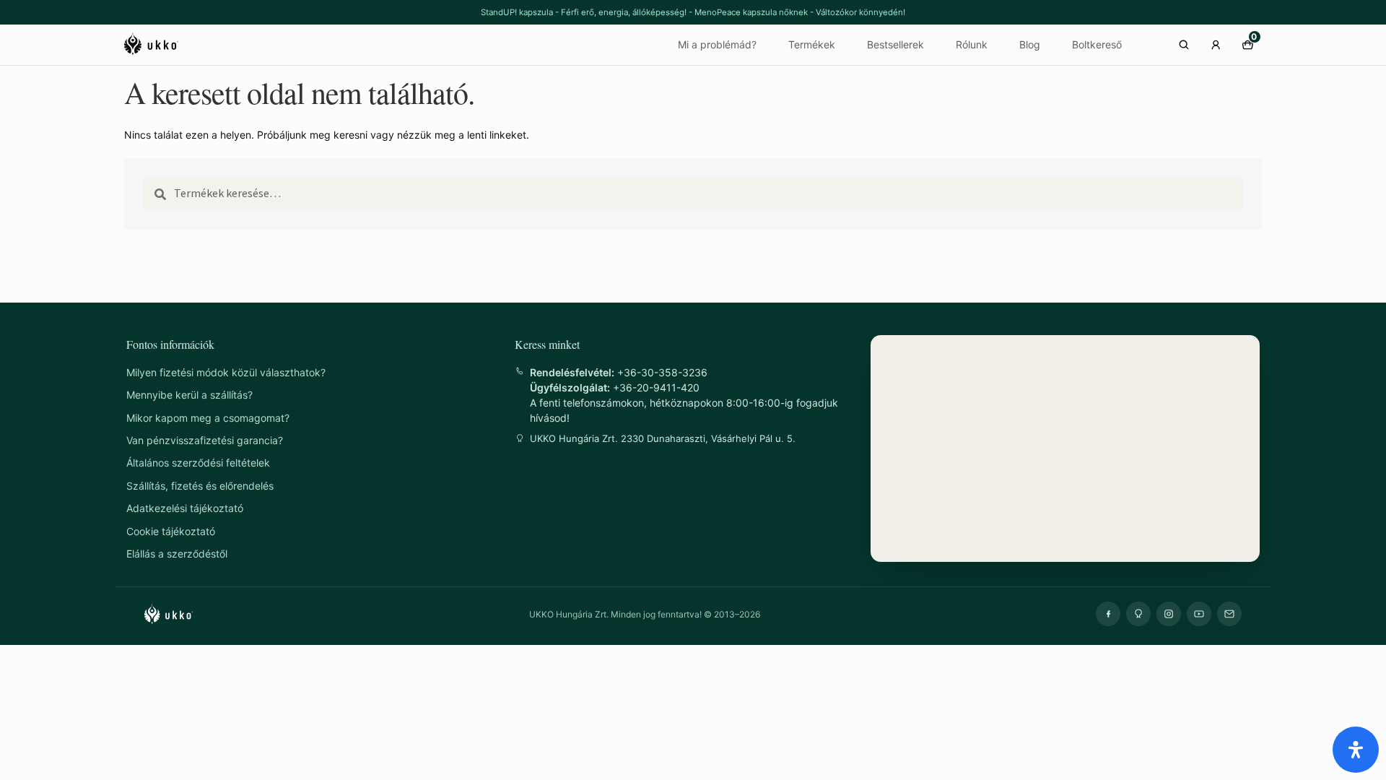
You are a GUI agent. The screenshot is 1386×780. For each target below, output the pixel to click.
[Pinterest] (1138, 614)
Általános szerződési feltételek (198, 462)
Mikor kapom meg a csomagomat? (207, 418)
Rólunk (972, 44)
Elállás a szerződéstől (176, 553)
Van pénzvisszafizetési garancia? (204, 440)
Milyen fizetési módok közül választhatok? (226, 372)
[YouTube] (1199, 614)
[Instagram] (1168, 614)
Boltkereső (1097, 44)
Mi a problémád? (717, 44)
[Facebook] (1108, 614)
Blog (1029, 44)
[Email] (1229, 614)
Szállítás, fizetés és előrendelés (200, 486)
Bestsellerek (895, 44)
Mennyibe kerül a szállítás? (189, 395)
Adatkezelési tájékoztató (184, 508)
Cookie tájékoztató (170, 531)
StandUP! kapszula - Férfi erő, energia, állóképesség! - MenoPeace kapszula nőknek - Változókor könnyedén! (693, 12)
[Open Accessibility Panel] (1356, 750)
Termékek (811, 44)
